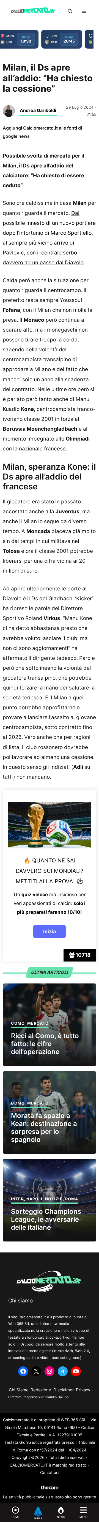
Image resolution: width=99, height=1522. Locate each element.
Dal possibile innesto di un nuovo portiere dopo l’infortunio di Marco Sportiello (49, 223)
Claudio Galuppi (57, 1397)
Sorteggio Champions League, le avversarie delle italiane (46, 1219)
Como (17, 1023)
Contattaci (49, 1472)
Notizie (54, 1198)
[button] (70, 11)
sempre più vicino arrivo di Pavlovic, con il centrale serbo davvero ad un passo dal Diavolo (43, 253)
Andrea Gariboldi (38, 110)
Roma (71, 1198)
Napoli (34, 1198)
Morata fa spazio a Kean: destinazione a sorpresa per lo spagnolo (44, 1127)
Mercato (38, 1023)
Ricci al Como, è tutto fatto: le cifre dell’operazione (45, 1044)
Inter (17, 1198)
